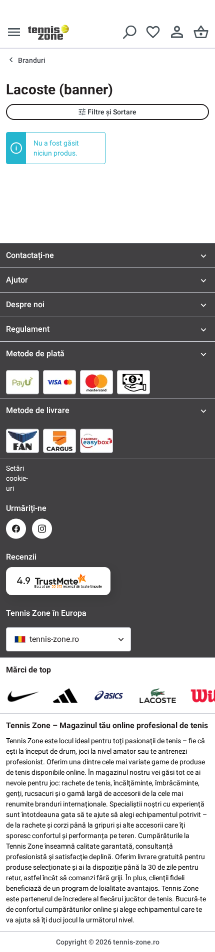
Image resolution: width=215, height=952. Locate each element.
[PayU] (22, 382)
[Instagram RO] (42, 528)
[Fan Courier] (22, 441)
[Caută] (129, 32)
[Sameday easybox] (96, 441)
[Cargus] (59, 441)
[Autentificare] (177, 32)
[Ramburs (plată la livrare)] (133, 382)
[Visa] (59, 382)
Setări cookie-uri (16, 478)
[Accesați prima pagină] (48, 32)
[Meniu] (14, 32)
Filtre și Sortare (112, 112)
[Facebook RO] (16, 528)
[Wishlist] (153, 32)
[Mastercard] (96, 382)
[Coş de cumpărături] (201, 32)
